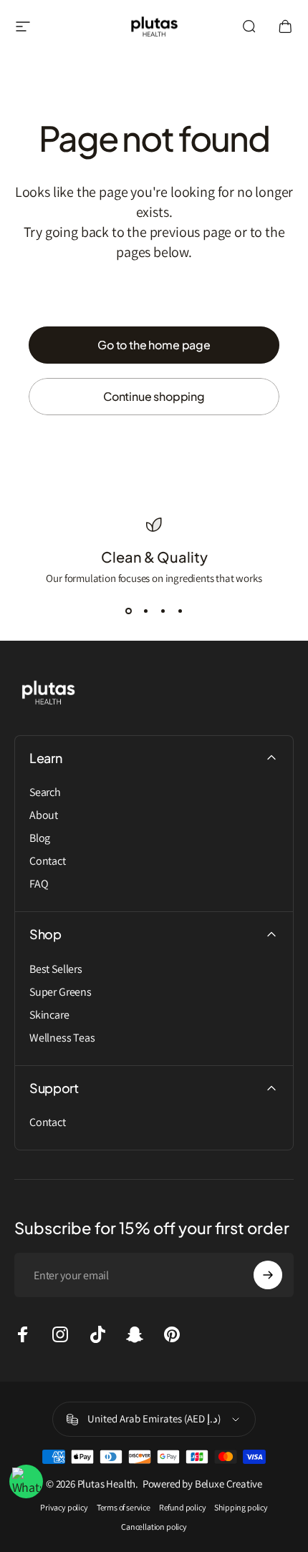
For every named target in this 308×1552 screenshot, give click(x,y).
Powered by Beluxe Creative (201, 1483)
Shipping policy (240, 1507)
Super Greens (60, 992)
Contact (47, 861)
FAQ (38, 884)
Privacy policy (63, 1507)
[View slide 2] (145, 610)
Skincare (49, 1015)
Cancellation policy (154, 1526)
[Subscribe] (268, 1275)
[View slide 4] (179, 610)
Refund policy (182, 1507)
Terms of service (123, 1507)
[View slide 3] (162, 610)
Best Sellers (55, 969)
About (43, 815)
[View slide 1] (128, 610)
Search (45, 792)
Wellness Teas (62, 1038)
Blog (39, 838)
